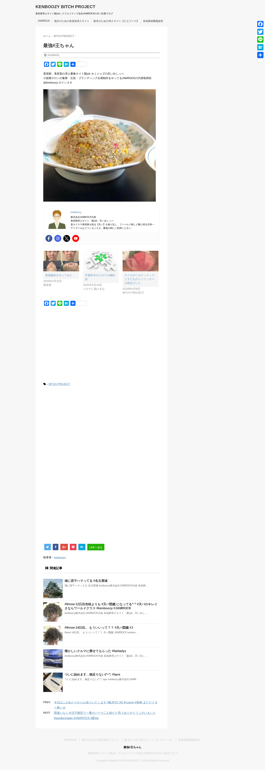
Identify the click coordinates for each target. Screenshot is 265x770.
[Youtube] (75, 238)
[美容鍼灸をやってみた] (61, 261)
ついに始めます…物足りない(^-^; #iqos (92, 674)
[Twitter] (66, 238)
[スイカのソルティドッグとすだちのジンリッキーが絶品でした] (140, 261)
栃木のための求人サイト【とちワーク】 (116, 21)
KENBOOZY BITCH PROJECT (65, 6)
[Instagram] (57, 238)
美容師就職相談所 (153, 21)
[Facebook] (48, 238)
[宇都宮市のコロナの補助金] (101, 261)
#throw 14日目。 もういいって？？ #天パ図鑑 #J (99, 627)
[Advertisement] (101, 346)
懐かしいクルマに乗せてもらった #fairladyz (95, 651)
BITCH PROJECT (59, 384)
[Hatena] (260, 47)
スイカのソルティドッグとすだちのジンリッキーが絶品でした (139, 279)
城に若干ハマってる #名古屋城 (86, 580)
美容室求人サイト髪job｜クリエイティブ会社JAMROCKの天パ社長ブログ (132, 753)
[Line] (260, 39)
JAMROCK (44, 20)
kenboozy (60, 557)
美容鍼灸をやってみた (58, 275)
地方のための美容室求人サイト (71, 21)
